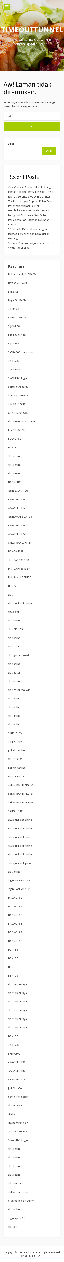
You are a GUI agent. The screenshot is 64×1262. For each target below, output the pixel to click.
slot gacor (14, 672)
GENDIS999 (15, 759)
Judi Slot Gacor (17, 1088)
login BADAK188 (18, 490)
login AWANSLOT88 (20, 516)
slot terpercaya (17, 984)
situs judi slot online (20, 603)
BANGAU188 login (19, 568)
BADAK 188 (15, 897)
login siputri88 (16, 1218)
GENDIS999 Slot (18, 412)
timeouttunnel (32, 29)
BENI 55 (13, 949)
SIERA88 (13, 291)
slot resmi (14, 456)
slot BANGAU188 (18, 560)
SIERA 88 (13, 308)
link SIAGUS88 (16, 404)
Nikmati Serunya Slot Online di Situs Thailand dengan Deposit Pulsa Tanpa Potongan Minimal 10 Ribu (31, 201)
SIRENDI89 (15, 733)
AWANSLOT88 (17, 499)
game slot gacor (18, 1096)
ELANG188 (14, 438)
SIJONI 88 (14, 326)
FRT (42, 1255)
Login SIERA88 (17, 300)
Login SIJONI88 (17, 334)
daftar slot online (18, 1192)
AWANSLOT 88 (17, 508)
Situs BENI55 (16, 776)
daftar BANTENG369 (21, 785)
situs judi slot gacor (20, 863)
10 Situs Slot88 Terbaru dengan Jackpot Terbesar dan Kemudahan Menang (28, 233)
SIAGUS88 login (17, 378)
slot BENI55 (15, 629)
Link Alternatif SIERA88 (22, 274)
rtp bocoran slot (18, 1123)
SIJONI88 (13, 343)
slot (10, 594)
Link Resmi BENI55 (19, 577)
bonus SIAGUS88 (18, 395)
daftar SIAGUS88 (18, 386)
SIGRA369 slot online (21, 352)
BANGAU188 (16, 551)
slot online (14, 638)
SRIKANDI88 (15, 811)
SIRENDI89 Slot (17, 317)
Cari (11, 144)
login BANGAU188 (19, 880)
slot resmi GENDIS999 (22, 421)
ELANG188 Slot (17, 430)
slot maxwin (15, 1105)
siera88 (12, 1226)
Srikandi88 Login (18, 1140)
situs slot (13, 612)
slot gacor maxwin (19, 655)
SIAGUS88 (14, 369)
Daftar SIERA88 (17, 283)
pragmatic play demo (21, 1200)
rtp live (12, 1114)
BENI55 (12, 447)
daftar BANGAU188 (20, 542)
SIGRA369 (14, 361)
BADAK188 (15, 482)
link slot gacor (16, 1183)
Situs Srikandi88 (17, 1131)
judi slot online (16, 750)
